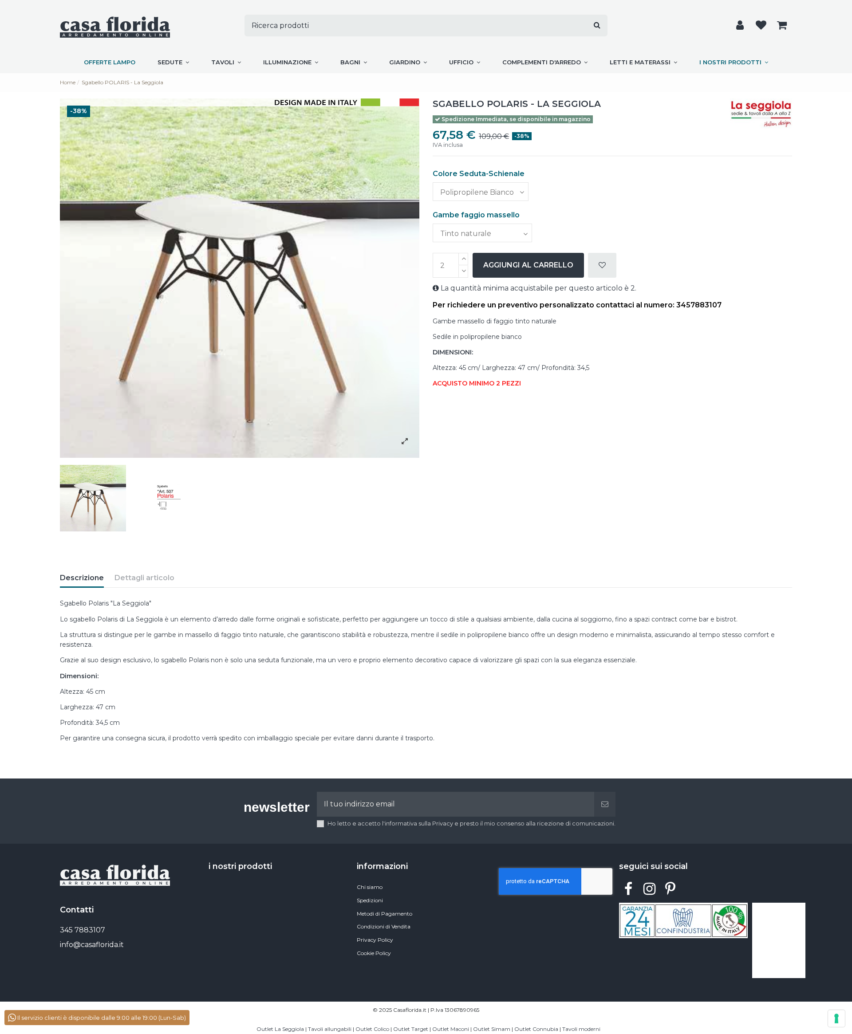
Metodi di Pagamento (384, 913)
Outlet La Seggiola (280, 1029)
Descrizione (82, 578)
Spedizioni (370, 900)
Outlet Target (410, 1029)
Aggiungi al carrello (528, 265)
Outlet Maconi (450, 1029)
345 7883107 (82, 930)
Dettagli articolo (144, 578)
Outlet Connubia (536, 1029)
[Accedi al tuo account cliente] (740, 25)
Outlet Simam (491, 1029)
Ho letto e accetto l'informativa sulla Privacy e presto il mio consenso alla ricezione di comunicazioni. (471, 823)
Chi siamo (370, 887)
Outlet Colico (372, 1029)
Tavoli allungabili (329, 1029)
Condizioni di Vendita (383, 926)
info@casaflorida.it (92, 944)
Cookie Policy (374, 953)
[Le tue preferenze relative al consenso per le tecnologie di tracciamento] (836, 1018)
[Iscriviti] (604, 804)
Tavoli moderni (581, 1029)
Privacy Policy (375, 939)
